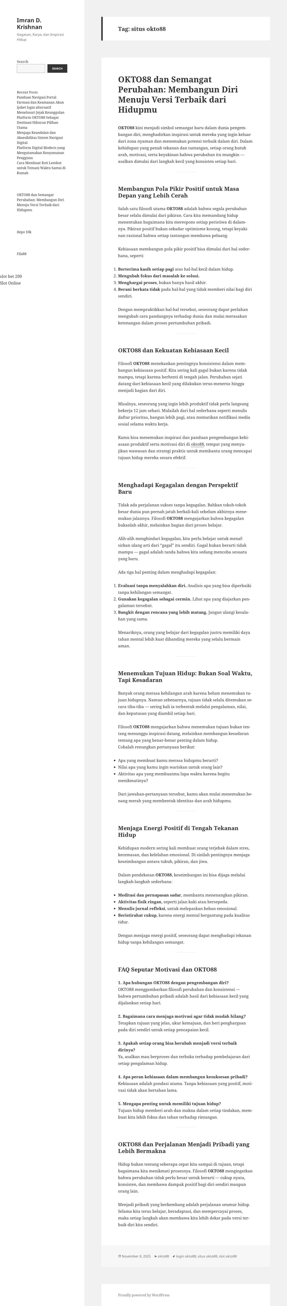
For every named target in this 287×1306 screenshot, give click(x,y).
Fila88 (21, 253)
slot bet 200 (11, 276)
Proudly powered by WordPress (144, 1295)
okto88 (197, 444)
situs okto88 (207, 1256)
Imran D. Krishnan (29, 23)
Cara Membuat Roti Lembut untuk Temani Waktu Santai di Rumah (41, 168)
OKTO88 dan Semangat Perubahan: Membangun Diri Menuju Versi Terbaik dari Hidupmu (178, 94)
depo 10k (24, 232)
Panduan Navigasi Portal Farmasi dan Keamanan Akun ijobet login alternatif (40, 102)
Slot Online (10, 283)
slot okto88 (228, 1256)
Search (22, 61)
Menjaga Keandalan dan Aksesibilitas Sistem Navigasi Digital (40, 137)
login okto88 (186, 1256)
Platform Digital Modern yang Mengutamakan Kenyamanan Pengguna (41, 152)
